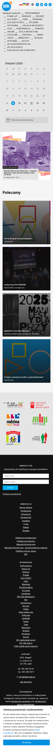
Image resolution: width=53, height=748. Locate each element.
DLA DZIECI (26, 578)
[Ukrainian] (24, 4)
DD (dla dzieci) (26, 643)
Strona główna (26, 507)
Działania (26, 521)
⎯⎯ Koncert (38, 28)
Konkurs (25, 572)
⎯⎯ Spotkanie (11, 25)
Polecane (26, 615)
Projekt (26, 575)
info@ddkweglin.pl (27, 677)
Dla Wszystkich (26, 587)
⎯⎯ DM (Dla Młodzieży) (31, 25)
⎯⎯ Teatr (8, 38)
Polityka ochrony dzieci (26, 551)
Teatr (26, 624)
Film (26, 600)
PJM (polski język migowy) (26, 646)
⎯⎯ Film (8, 28)
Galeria (26, 527)
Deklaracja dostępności (25, 538)
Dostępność (25, 517)
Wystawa (26, 634)
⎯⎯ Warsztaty (22, 38)
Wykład (26, 631)
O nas (25, 524)
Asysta (26, 637)
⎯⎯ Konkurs (25, 16)
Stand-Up (26, 569)
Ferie (26, 581)
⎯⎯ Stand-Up (10, 16)
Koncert (25, 606)
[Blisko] (51, 707)
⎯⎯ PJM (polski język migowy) (20, 50)
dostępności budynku (20, 701)
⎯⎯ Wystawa (10, 41)
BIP (25, 554)
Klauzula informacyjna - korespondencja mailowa (25, 547)
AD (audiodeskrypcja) (26, 640)
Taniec (26, 621)
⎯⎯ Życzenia (32, 22)
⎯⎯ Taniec (38, 35)
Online (26, 609)
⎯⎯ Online (9, 31)
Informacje (26, 514)
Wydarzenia (26, 511)
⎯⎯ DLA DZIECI (11, 19)
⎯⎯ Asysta (23, 41)
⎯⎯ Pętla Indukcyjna (27, 31)
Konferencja (26, 603)
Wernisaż (26, 584)
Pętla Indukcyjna (26, 612)
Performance (26, 566)
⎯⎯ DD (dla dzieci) (13, 47)
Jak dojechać (26, 682)
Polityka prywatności (12, 494)
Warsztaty (25, 627)
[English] (27, 4)
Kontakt (26, 530)
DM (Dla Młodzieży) (10, 167)
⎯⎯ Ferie (23, 19)
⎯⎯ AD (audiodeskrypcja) (17, 44)
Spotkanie (25, 593)
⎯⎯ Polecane (10, 35)
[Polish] (21, 4)
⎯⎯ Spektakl (25, 35)
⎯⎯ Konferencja (21, 28)
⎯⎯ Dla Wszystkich (14, 22)
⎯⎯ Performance (31, 13)
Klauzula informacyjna (25, 544)
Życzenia (26, 590)
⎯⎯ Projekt (38, 16)
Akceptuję (26, 742)
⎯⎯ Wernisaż (35, 19)
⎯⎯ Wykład (37, 38)
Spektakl (26, 618)
